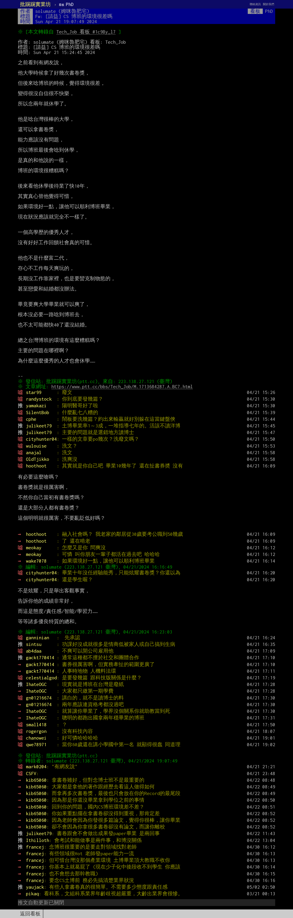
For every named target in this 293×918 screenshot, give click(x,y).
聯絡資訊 (255, 4)
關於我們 (268, 4)
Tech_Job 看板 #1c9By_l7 (86, 31)
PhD (66, 4)
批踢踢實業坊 (35, 4)
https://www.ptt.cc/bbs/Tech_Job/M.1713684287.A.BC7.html (122, 386)
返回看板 (30, 914)
